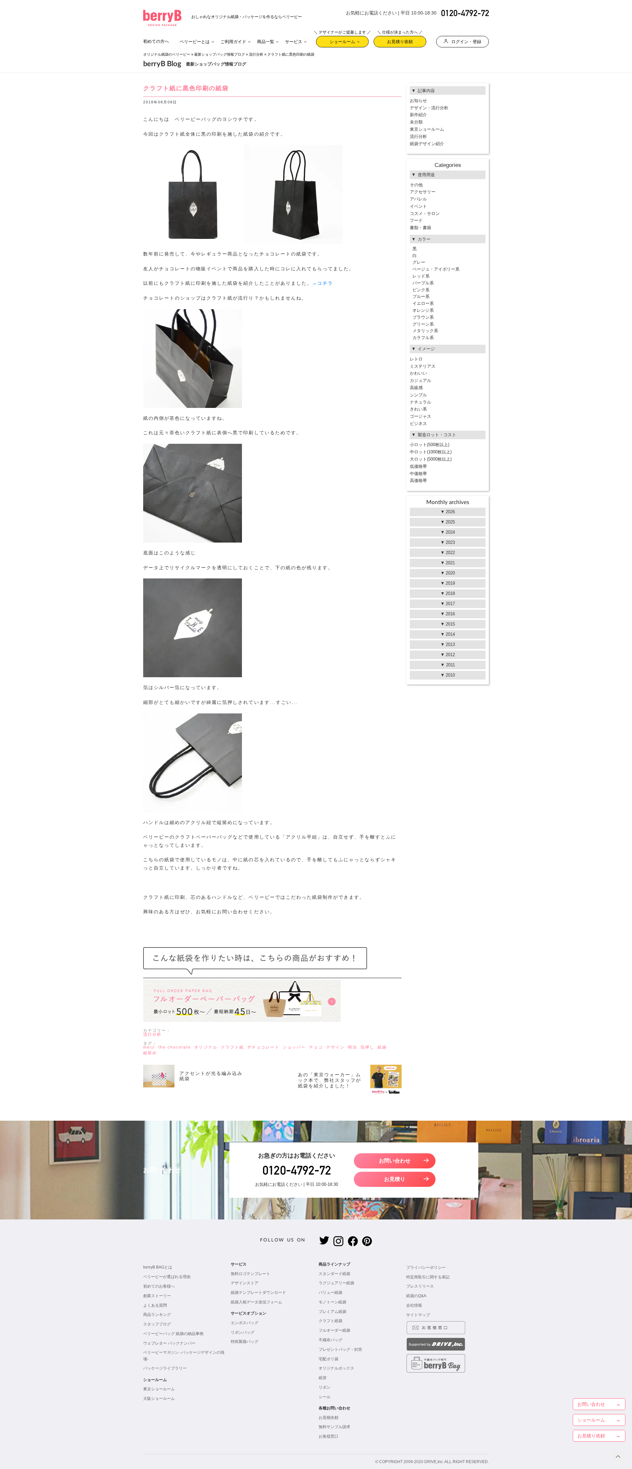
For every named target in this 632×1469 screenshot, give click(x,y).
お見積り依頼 (400, 40)
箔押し (367, 1047)
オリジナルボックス (336, 1368)
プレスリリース (420, 1286)
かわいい (418, 373)
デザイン (335, 1047)
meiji (149, 1047)
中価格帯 (418, 473)
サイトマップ (418, 1315)
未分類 (416, 122)
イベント (418, 206)
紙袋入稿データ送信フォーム (256, 1302)
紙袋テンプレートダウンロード (258, 1292)
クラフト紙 (232, 1047)
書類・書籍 (420, 227)
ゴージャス (420, 416)
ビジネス (418, 423)
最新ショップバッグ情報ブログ (219, 54)
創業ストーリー (157, 1296)
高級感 (416, 387)
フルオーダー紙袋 (334, 1330)
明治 (352, 1047)
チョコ (316, 1047)
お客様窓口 (328, 1436)
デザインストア (244, 1283)
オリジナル (205, 1047)
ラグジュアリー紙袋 (336, 1283)
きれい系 (418, 409)
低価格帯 (418, 466)
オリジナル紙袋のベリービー (166, 54)
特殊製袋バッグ (244, 1341)
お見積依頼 (328, 1417)
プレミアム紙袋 (332, 1311)
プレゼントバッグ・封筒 (340, 1349)
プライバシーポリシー (426, 1267)
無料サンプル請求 (334, 1427)
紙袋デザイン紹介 (427, 143)
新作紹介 (418, 114)
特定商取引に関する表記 (428, 1277)
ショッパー (294, 1047)
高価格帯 (418, 480)
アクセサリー (422, 191)
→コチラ (322, 283)
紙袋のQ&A (416, 1296)
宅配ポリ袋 (328, 1359)
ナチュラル (420, 402)
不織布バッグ (330, 1340)
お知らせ (418, 100)
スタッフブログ (157, 1324)
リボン (324, 1387)
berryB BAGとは (157, 1267)
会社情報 (414, 1305)
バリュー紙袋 (330, 1292)
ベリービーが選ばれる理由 (167, 1276)
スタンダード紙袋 (334, 1273)
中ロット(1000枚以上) (431, 451)
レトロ (416, 359)
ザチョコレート (263, 1047)
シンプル (418, 394)
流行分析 (256, 54)
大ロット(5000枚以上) (431, 459)
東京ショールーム (427, 129)
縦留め (150, 1053)
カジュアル (420, 380)
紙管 (323, 1378)
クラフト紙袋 (330, 1321)
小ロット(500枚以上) (429, 444)
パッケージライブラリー (165, 1368)
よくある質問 (155, 1305)
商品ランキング (157, 1314)
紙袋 (382, 1047)
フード (416, 220)
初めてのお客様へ (159, 1286)
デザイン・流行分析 (429, 107)
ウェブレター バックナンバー (169, 1343)
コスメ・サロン (425, 213)
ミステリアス (422, 366)
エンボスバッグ (244, 1323)
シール (324, 1397)
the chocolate (174, 1047)
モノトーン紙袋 (332, 1302)
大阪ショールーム (159, 1398)
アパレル (418, 199)
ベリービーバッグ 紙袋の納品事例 (173, 1333)
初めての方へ (156, 41)
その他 (416, 184)
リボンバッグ (242, 1332)
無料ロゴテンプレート (250, 1273)
